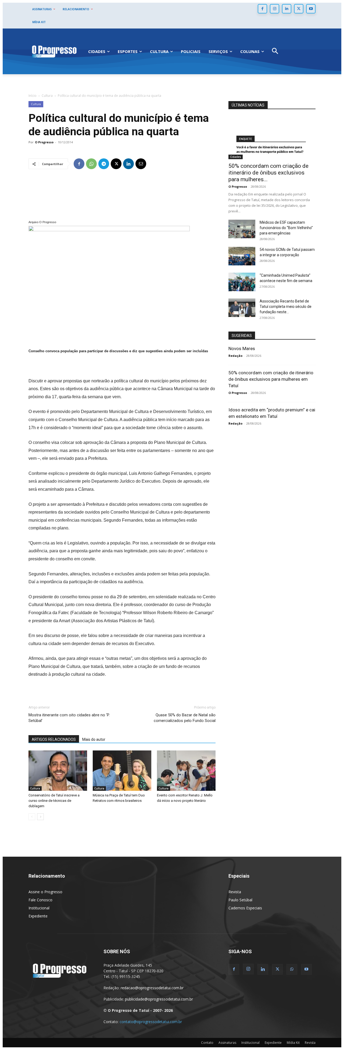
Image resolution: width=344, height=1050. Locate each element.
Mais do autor (93, 739)
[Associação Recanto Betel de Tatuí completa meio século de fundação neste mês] (241, 307)
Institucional (38, 907)
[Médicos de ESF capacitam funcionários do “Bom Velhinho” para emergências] (241, 229)
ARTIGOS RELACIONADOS (54, 739)
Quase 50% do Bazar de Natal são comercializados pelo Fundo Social (185, 718)
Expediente (38, 916)
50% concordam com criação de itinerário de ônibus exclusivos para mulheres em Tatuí (270, 379)
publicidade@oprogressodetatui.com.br (159, 999)
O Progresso (44, 142)
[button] (275, 51)
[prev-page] (31, 816)
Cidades (235, 157)
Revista (234, 891)
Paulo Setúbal (240, 899)
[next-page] (40, 816)
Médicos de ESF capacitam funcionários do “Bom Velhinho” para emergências (286, 227)
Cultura (47, 95)
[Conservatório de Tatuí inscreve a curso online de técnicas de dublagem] (57, 770)
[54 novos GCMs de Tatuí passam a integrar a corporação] (241, 256)
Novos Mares (241, 348)
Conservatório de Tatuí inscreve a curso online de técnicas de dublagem (54, 800)
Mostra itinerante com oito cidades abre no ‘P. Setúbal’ (69, 718)
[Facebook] (262, 8)
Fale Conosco (40, 899)
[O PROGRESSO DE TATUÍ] (54, 51)
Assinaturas (227, 1042)
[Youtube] (311, 8)
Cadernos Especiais (245, 907)
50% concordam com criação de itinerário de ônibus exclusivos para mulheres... (268, 173)
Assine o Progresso (45, 891)
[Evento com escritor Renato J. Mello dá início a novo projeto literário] (186, 770)
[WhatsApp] (91, 163)
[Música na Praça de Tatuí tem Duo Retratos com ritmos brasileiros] (122, 770)
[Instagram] (274, 8)
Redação (235, 356)
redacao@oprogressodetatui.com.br (152, 987)
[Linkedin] (286, 8)
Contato (207, 1042)
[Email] (140, 163)
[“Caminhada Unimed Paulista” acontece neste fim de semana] (241, 282)
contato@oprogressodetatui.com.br (151, 1021)
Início (32, 95)
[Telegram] (103, 163)
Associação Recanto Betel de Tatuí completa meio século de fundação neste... (285, 306)
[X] (298, 8)
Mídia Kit (293, 1042)
